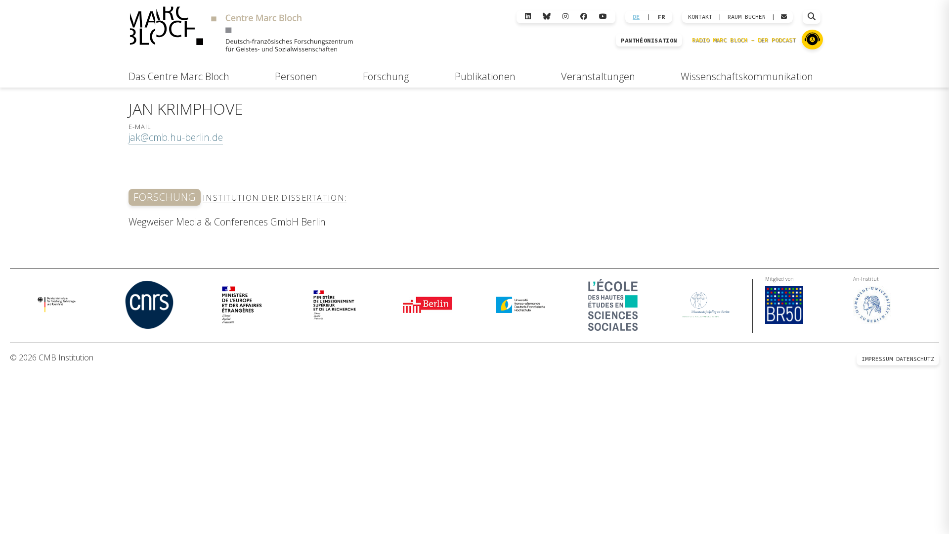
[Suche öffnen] (812, 16)
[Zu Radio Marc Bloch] (812, 39)
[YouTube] (603, 16)
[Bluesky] (546, 16)
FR (661, 16)
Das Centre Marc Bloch (179, 76)
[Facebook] (584, 16)
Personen (296, 76)
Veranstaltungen (598, 76)
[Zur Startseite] (241, 30)
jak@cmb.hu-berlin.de (176, 137)
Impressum (877, 358)
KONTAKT (700, 16)
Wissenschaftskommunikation (747, 76)
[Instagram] (565, 16)
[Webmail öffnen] (784, 16)
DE (636, 16)
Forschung (386, 76)
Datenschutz (915, 358)
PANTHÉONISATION (649, 40)
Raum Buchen (747, 16)
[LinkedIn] (527, 16)
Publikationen (485, 76)
